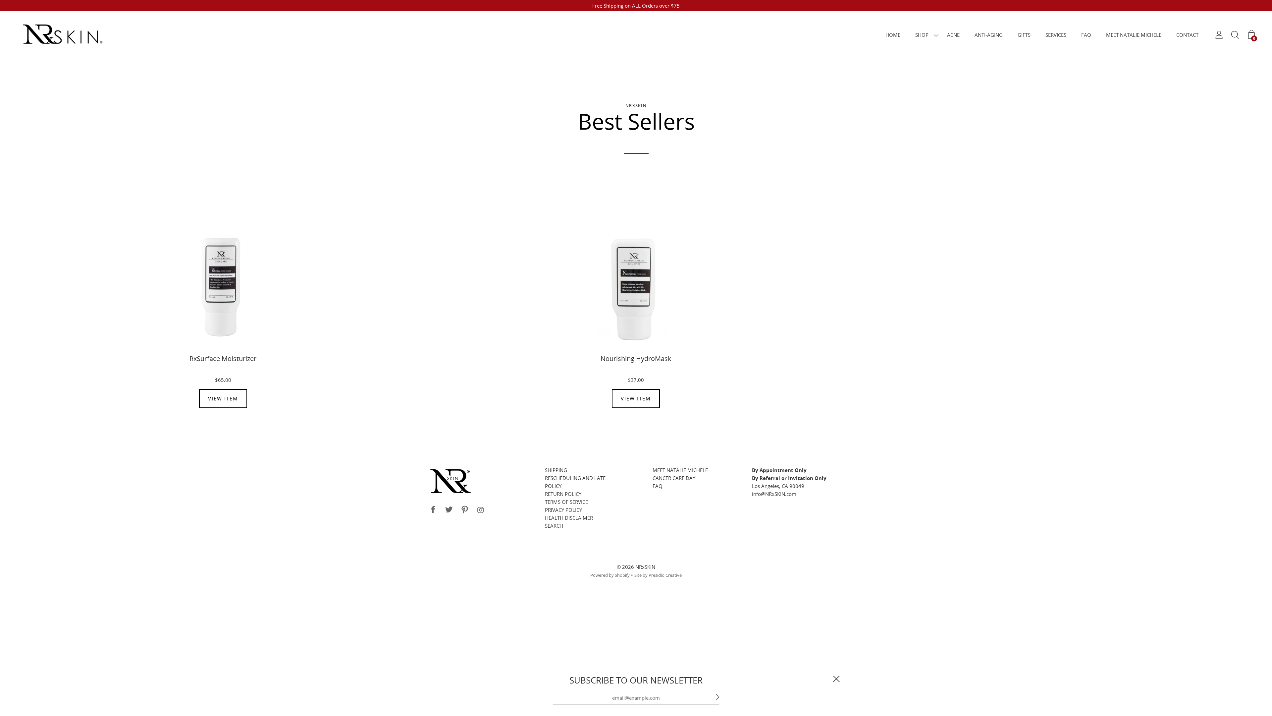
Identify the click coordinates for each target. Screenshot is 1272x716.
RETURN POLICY (563, 494)
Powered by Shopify (610, 575)
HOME (892, 34)
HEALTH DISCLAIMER (569, 517)
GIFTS (1024, 34)
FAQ (1086, 34)
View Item (223, 398)
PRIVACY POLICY (563, 510)
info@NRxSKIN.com (774, 494)
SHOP (921, 34)
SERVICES (1055, 34)
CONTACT (1187, 34)
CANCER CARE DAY (674, 478)
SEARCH (554, 525)
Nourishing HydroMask (636, 358)
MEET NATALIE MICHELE (1133, 34)
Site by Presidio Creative (658, 575)
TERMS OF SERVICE (566, 502)
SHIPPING (556, 470)
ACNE (953, 34)
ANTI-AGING (989, 34)
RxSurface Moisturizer (222, 358)
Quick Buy (223, 287)
